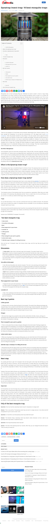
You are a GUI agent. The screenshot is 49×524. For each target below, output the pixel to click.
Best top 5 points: (6, 68)
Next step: (5, 81)
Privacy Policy (45, 520)
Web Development (38, 520)
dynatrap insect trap (11, 436)
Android (13, 520)
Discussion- (5, 58)
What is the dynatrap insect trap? (9, 49)
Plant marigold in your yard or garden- (12, 75)
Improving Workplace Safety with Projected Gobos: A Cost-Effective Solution (18, 461)
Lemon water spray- (8, 77)
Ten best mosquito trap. (8, 56)
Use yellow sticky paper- (9, 62)
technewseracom (4, 10)
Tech (32, 520)
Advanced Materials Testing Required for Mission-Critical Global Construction (18, 459)
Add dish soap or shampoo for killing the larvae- (13, 79)
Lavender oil (7, 66)
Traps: (6, 54)
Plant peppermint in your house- (11, 64)
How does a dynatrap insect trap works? (11, 51)
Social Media (27, 520)
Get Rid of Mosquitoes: (10, 47)
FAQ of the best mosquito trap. (9, 87)
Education (18, 520)
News (16, 10)
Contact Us (4, 520)
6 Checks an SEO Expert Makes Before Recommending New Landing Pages (17, 451)
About (9, 520)
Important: (7, 85)
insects (18, 436)
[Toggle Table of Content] (20, 43)
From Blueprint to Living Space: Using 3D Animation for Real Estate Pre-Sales (18, 456)
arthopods (4, 436)
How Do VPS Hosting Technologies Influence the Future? (13, 454)
